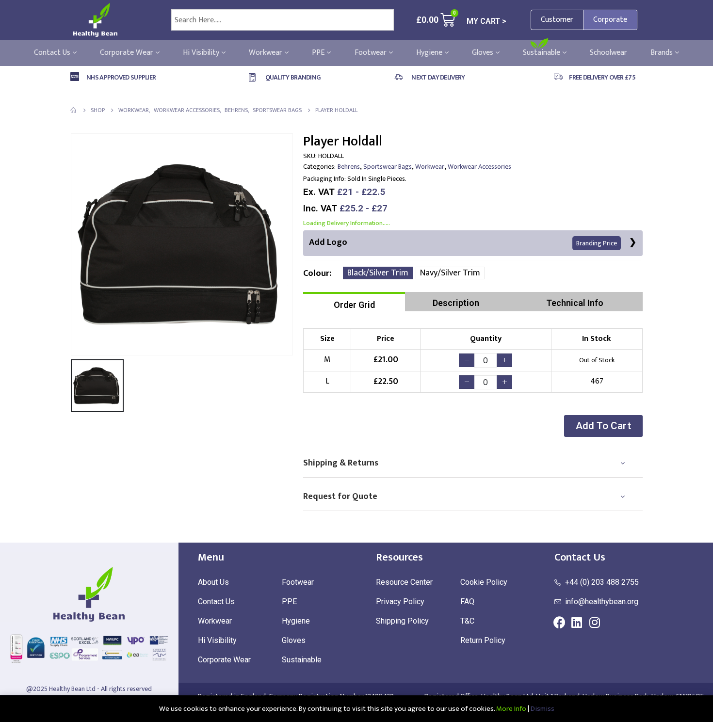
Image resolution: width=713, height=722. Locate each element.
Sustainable (542, 53)
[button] (603, 426)
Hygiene (430, 53)
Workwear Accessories (479, 166)
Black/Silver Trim (377, 273)
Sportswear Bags (387, 166)
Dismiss (542, 709)
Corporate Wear (127, 53)
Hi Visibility (202, 53)
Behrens (349, 166)
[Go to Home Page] (73, 110)
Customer (557, 19)
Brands (662, 53)
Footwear (372, 53)
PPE (319, 53)
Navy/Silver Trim (450, 273)
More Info (511, 709)
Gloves (483, 53)
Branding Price (596, 243)
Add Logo (463, 242)
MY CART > (486, 21)
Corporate (610, 19)
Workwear (266, 53)
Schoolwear (608, 53)
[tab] (354, 301)
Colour (316, 273)
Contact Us (53, 53)
